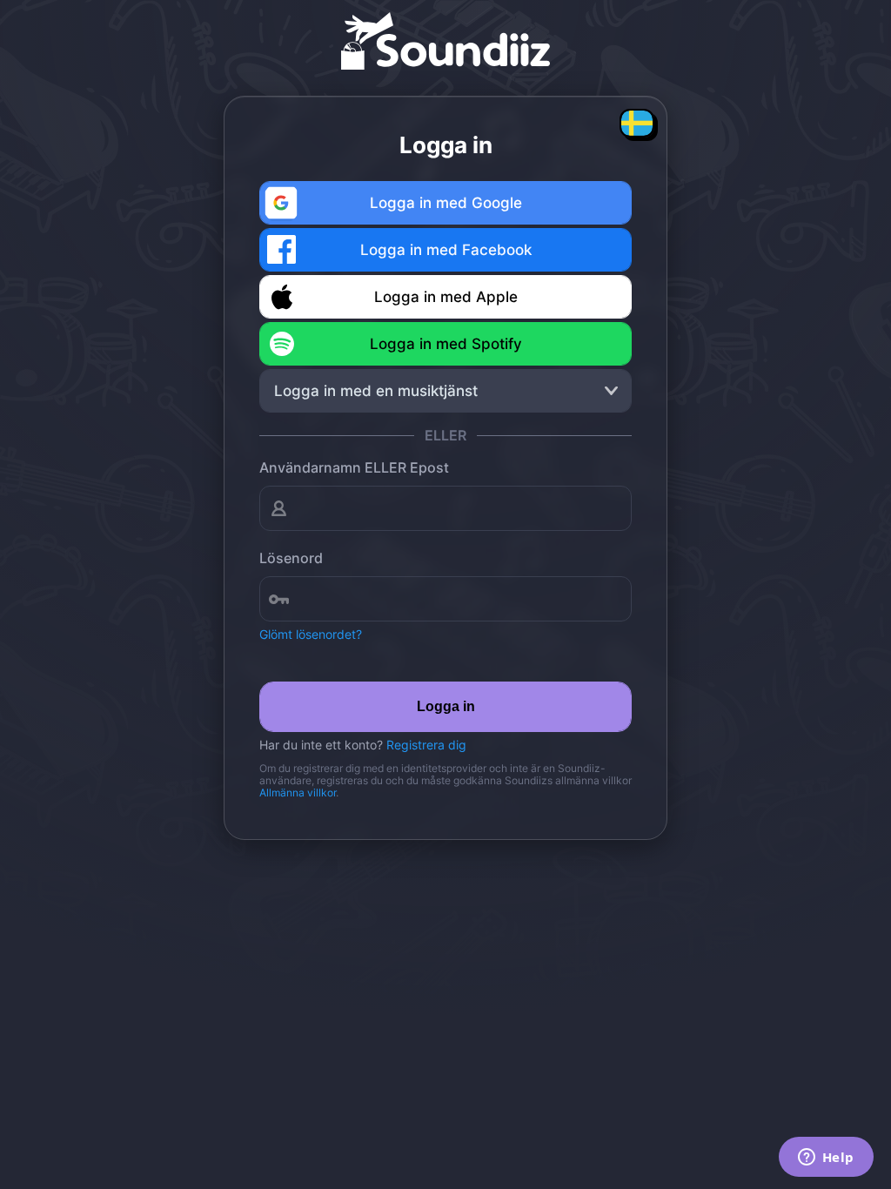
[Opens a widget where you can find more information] (826, 1158)
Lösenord (291, 558)
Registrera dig (426, 744)
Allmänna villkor (297, 792)
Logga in (446, 706)
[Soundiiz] (445, 35)
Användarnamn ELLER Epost (354, 467)
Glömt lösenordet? (310, 634)
